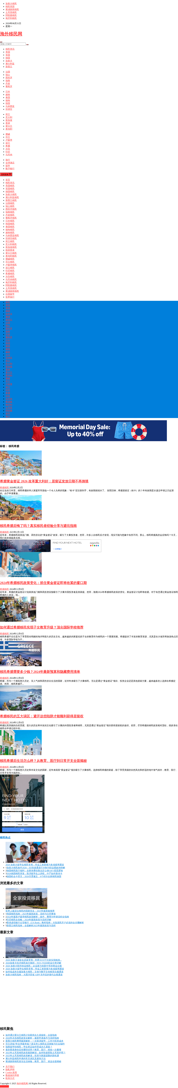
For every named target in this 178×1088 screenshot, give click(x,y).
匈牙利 (9, 405)
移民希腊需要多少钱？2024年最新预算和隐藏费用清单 (40, 671)
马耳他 (9, 154)
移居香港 (10, 250)
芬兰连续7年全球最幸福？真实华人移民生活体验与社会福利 (35, 1044)
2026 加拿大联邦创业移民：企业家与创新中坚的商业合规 (34, 966)
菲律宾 (9, 109)
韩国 (8, 103)
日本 (8, 91)
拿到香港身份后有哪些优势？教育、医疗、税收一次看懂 (33, 1050)
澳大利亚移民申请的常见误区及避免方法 (26, 1058)
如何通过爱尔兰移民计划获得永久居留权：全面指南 (31, 1035)
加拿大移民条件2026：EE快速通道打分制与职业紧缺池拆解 (36, 867)
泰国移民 (10, 226)
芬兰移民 (10, 262)
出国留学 (10, 294)
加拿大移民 (11, 3)
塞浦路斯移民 (12, 9)
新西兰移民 (11, 200)
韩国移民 (10, 224)
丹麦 (8, 83)
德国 (8, 58)
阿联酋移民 (11, 15)
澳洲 (8, 317)
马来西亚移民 (12, 235)
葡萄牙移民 (11, 218)
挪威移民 (10, 259)
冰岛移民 (10, 276)
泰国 (8, 97)
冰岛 (8, 149)
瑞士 (8, 75)
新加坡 (9, 120)
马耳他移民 (11, 279)
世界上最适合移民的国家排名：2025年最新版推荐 (30, 911)
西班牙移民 (11, 209)
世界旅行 (10, 297)
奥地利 (9, 129)
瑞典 (8, 80)
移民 (8, 302)
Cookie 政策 (11, 1072)
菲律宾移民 (11, 238)
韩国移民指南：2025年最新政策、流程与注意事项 (31, 914)
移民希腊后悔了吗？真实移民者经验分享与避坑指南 (38, 526)
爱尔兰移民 (11, 253)
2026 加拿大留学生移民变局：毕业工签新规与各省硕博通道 (35, 865)
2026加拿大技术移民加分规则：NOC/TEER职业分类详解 (33, 963)
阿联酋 (9, 410)
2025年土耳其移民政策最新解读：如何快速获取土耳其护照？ (36, 1052)
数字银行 (10, 168)
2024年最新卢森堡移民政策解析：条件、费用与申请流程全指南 (38, 917)
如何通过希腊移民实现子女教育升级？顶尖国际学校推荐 (41, 627)
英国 (8, 55)
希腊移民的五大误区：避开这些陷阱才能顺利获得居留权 (41, 716)
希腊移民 (10, 273)
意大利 (9, 117)
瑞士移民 (10, 206)
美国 (8, 52)
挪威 (8, 134)
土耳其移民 (11, 12)
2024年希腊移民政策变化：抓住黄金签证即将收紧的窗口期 (43, 583)
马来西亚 (10, 106)
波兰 (8, 143)
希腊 (8, 146)
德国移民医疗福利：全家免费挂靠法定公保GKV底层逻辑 (35, 870)
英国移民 (10, 188)
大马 (8, 355)
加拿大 (9, 61)
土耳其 (9, 407)
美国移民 (10, 185)
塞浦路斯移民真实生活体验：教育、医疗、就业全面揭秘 (33, 1061)
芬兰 (8, 137)
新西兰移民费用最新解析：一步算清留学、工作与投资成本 (34, 1041)
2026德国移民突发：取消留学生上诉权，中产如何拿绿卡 (34, 873)
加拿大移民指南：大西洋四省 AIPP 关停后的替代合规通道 (34, 974)
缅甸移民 (10, 229)
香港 (8, 123)
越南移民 (10, 232)
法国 (8, 72)
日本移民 (10, 221)
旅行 (8, 160)
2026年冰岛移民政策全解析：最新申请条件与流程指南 (32, 1038)
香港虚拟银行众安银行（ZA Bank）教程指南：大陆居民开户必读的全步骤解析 (45, 922)
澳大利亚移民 (12, 197)
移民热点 (5, 837)
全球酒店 (10, 163)
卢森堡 (9, 140)
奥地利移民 (11, 256)
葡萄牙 (9, 86)
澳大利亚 (10, 64)
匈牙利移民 (11, 18)
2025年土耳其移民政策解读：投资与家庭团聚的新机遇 (32, 1055)
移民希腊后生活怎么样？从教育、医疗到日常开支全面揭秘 (43, 760)
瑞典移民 (10, 212)
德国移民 (10, 191)
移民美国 (10, 6)
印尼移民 (10, 270)
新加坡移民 (11, 247)
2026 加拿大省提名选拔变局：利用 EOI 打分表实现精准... (34, 960)
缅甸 (8, 100)
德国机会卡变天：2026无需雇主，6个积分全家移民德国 (34, 876)
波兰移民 (10, 267)
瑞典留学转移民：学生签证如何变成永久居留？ (29, 1047)
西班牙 (9, 77)
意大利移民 (11, 244)
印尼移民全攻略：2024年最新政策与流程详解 (29, 919)
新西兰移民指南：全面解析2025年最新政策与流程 (31, 925)
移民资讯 (10, 49)
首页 (8, 180)
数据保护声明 (12, 1075)
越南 (8, 94)
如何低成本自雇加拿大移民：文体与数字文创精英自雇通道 (34, 972)
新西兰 (9, 66)
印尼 (8, 152)
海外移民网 (11, 33)
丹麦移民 (10, 215)
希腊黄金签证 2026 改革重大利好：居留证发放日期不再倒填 (44, 481)
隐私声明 (10, 1069)
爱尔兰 (9, 126)
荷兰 (8, 114)
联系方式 (10, 1078)
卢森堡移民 (11, 265)
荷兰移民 (10, 241)
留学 (8, 165)
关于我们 (10, 1066)
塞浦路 (9, 402)
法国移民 (10, 203)
